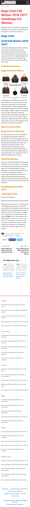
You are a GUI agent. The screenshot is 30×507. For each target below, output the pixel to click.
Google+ (25, 218)
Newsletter (5, 489)
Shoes (5, 264)
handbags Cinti (18, 235)
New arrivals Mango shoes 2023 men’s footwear (14, 431)
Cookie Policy (15, 496)
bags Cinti (7, 233)
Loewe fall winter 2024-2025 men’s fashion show (14, 464)
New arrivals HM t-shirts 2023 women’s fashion (14, 380)
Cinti (18, 204)
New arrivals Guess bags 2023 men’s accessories (14, 416)
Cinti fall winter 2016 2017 (7, 235)
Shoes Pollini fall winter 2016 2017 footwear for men (6, 250)
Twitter (17, 218)
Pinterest (6, 220)
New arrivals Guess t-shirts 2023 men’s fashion (14, 325)
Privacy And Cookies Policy (12, 493)
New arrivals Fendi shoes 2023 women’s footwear (14, 445)
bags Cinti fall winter (15, 233)
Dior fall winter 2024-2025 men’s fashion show (14, 480)
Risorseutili (20, 504)
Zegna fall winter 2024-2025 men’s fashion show (14, 460)
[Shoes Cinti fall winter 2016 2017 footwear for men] (8, 267)
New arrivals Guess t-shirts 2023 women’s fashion (15, 390)
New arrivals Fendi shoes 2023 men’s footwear (14, 441)
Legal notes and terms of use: (19, 489)
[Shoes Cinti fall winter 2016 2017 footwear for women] (21, 267)
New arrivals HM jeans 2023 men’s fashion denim (14, 321)
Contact (23, 493)
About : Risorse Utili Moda (15, 491)
